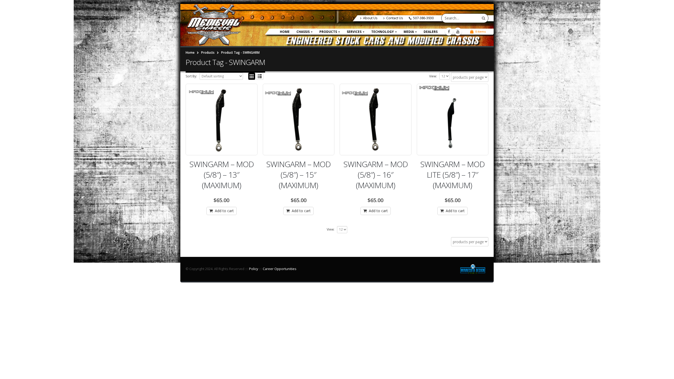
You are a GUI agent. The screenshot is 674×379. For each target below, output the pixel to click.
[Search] (483, 18)
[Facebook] (449, 32)
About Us (370, 18)
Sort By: (191, 76)
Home (285, 31)
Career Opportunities (279, 269)
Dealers (431, 31)
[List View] (259, 76)
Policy (253, 269)
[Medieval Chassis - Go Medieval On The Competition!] (214, 25)
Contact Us (394, 18)
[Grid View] (251, 76)
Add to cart (224, 210)
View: (433, 76)
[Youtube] (458, 32)
